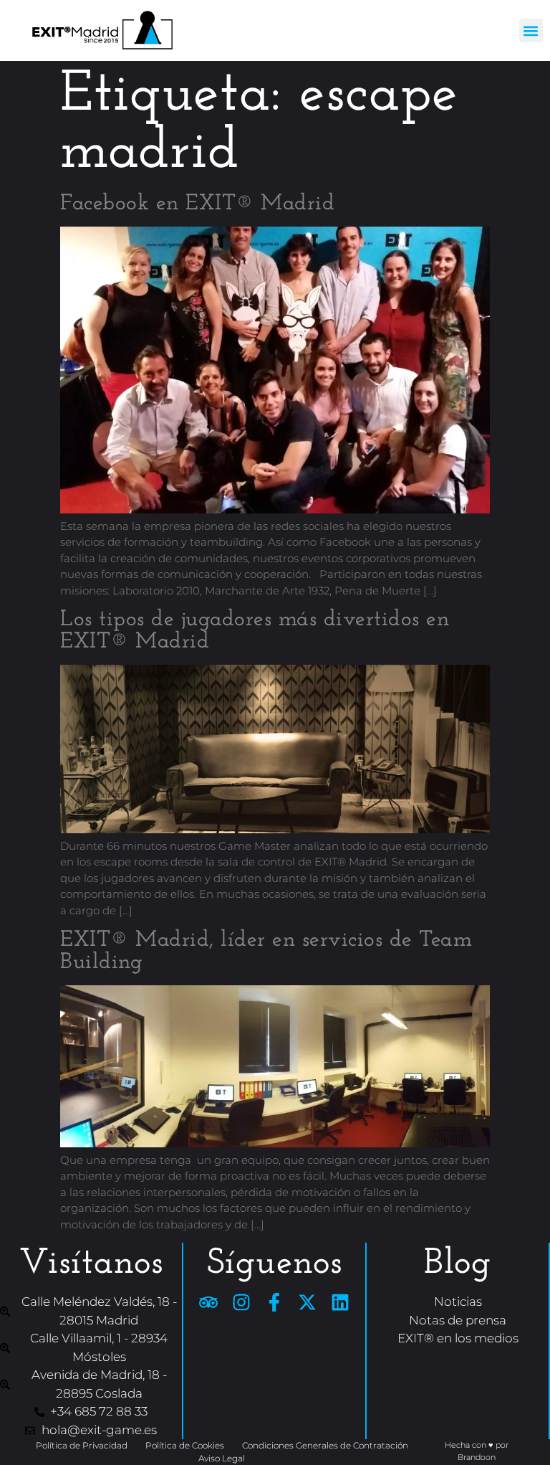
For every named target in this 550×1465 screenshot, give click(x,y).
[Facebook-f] (274, 1302)
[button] (531, 30)
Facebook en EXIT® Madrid (197, 204)
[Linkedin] (340, 1302)
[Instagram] (241, 1302)
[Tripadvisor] (208, 1302)
